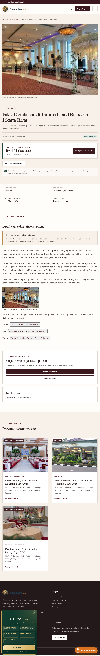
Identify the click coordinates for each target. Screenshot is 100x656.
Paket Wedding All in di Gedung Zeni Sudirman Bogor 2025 (73, 482)
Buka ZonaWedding (50, 371)
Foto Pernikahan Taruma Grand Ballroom (28, 331)
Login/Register (82, 9)
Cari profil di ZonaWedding (13, 163)
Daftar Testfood (19, 648)
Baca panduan (11, 498)
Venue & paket (14, 19)
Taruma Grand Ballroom (25, 397)
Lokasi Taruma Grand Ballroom (25, 324)
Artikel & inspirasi (58, 604)
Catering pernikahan (59, 600)
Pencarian (55, 607)
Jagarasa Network (17, 2)
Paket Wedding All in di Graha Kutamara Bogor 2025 (21, 482)
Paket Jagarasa (50, 378)
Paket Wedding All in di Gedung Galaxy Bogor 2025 (22, 550)
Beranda (5, 19)
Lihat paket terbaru (83, 151)
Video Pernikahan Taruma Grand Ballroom (29, 338)
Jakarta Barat (11, 397)
